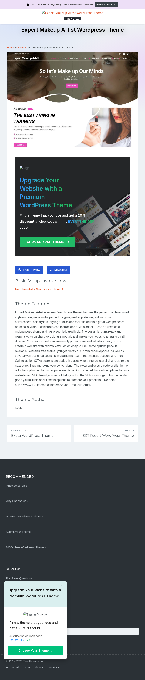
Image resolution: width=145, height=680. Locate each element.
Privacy (38, 667)
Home (10, 47)
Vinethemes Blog (16, 485)
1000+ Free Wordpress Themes (26, 547)
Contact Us (53, 667)
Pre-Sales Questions (19, 578)
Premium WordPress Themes (25, 516)
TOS (28, 667)
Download (60, 269)
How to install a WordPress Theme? (39, 289)
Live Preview (31, 269)
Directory (21, 47)
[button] (72, 18)
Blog (19, 667)
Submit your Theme (18, 531)
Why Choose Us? (17, 501)
